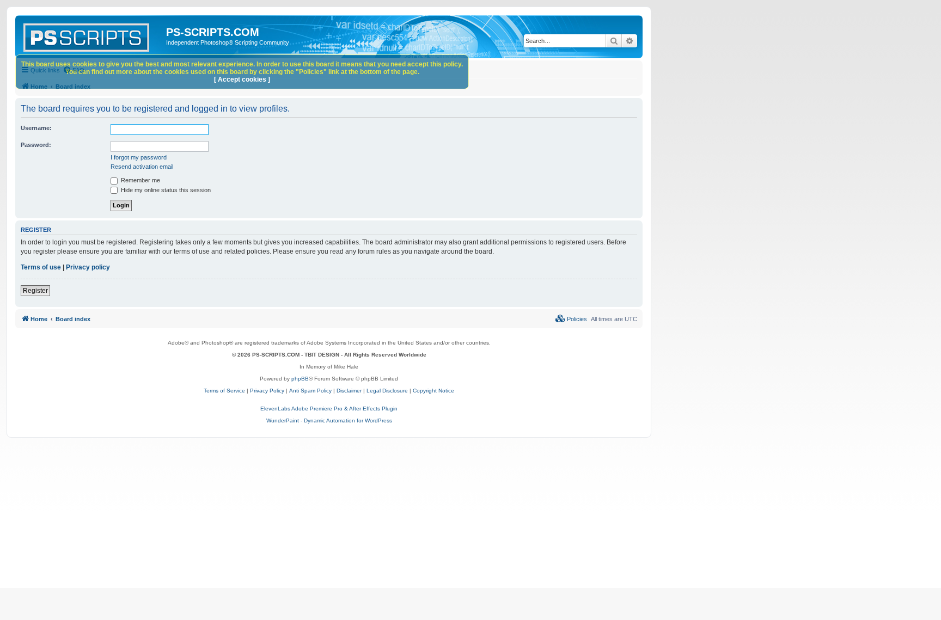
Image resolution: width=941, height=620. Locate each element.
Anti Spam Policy (310, 391)
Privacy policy (88, 267)
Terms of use (41, 267)
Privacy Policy (267, 391)
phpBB (300, 379)
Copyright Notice (433, 391)
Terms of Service (224, 391)
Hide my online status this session (165, 190)
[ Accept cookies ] (242, 79)
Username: (36, 128)
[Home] (92, 35)
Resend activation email (142, 166)
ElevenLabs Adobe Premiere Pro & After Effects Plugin (329, 409)
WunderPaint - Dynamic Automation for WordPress (329, 420)
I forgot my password (139, 157)
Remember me (139, 180)
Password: (36, 145)
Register (35, 290)
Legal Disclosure (387, 391)
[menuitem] (571, 319)
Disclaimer (349, 391)
